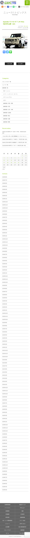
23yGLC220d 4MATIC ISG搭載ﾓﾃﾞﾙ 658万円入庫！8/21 (14, 142)
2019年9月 (4, 434)
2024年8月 (4, 251)
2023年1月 (4, 310)
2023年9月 (4, 285)
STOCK (5, 6)
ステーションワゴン (7, 97)
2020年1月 (4, 421)
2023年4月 (4, 300)
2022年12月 (5, 313)
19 (11, 162)
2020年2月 (4, 418)
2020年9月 (4, 396)
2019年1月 (4, 458)
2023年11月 (5, 279)
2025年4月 (4, 226)
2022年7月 (4, 328)
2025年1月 (4, 235)
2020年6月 (4, 406)
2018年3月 (4, 489)
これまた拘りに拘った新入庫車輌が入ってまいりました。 (14, 136)
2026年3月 (4, 192)
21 (18, 162)
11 (7, 160)
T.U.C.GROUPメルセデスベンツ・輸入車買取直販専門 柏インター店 (11, 3)
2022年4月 (4, 338)
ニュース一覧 (25, 27)
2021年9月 (4, 359)
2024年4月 (4, 263)
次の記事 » (21, 63)
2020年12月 (5, 387)
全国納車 (7, 514)
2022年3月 (4, 341)
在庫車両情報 (7, 504)
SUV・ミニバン (6, 91)
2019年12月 (5, 424)
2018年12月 (5, 461)
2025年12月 (5, 201)
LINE (16, 6)
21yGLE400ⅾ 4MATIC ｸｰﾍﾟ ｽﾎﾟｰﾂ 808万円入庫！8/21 (14, 145)
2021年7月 (4, 366)
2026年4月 (4, 189)
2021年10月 (5, 356)
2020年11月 (5, 390)
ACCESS (10, 6)
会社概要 (7, 526)
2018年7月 (4, 477)
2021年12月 (5, 350)
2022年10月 (5, 319)
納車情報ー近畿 (6, 118)
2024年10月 (5, 245)
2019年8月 (4, 437)
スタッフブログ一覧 (6, 81)
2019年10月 (5, 431)
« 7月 (3, 169)
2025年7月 (4, 217)
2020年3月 (4, 415)
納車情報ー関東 (6, 122)
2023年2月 (4, 307)
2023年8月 (4, 288)
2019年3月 (4, 452)
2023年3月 (4, 304)
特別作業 (7, 517)
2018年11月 (5, 465)
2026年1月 (4, 198)
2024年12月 (5, 239)
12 (11, 160)
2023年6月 (4, 294)
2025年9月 (4, 211)
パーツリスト (7, 507)
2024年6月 (4, 257)
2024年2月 (4, 270)
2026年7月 (4, 180)
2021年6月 (4, 369)
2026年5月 (4, 186)
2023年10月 (5, 282)
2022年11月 (5, 316)
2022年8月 (4, 325)
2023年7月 (4, 291)
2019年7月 (4, 440)
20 (15, 162)
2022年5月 (4, 335)
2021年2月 (4, 381)
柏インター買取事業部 (7, 520)
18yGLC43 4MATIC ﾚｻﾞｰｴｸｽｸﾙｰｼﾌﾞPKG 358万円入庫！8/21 (14, 132)
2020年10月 (5, 393)
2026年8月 (4, 177)
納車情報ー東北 (6, 115)
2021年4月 (4, 375)
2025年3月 (4, 229)
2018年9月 (4, 471)
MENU (27, 3)
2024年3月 (4, 266)
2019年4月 (4, 449)
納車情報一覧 (5, 87)
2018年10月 (5, 468)
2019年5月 (4, 446)
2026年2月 (4, 195)
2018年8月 (4, 474)
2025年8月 (4, 214)
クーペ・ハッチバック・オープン (10, 94)
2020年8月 (4, 400)
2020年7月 (4, 403)
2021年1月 (4, 384)
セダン (4, 100)
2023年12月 (5, 276)
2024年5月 (4, 260)
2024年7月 (4, 254)
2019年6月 (4, 443)
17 (4, 162)
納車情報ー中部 (6, 106)
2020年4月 (4, 412)
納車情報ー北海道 (7, 112)
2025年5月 (4, 223)
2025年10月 (5, 208)
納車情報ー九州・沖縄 (8, 109)
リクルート (7, 523)
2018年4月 (4, 486)
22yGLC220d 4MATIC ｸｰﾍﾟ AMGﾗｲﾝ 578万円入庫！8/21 (14, 139)
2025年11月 (5, 204)
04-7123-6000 (25, 6)
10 (4, 160)
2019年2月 (4, 455)
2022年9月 (4, 322)
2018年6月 (4, 480)
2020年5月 (4, 409)
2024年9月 (4, 248)
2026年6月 (4, 183)
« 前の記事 (9, 63)
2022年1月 (4, 347)
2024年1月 (4, 273)
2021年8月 (4, 362)
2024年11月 (5, 242)
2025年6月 (4, 220)
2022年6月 (4, 331)
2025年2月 (4, 232)
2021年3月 (4, 378)
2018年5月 (4, 483)
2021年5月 (4, 372)
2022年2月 (4, 344)
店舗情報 (7, 511)
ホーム (7, 533)
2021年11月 (5, 353)
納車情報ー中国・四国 (8, 103)
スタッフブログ (7, 530)
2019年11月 (5, 427)
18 (7, 162)
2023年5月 (4, 297)
